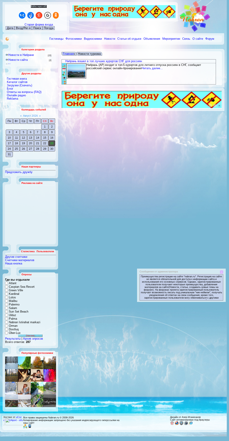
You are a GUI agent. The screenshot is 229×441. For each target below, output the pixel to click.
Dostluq (14, 329)
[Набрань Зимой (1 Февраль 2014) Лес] (11, 388)
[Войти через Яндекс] (39, 15)
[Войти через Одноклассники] (56, 15)
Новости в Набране (21, 55)
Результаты (13, 338)
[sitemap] (25, 427)
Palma (13, 318)
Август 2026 (30, 115)
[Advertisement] (30, 214)
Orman (13, 325)
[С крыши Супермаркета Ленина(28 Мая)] (11, 400)
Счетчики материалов (19, 260)
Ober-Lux (15, 333)
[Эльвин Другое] (37, 400)
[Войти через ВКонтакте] (22, 15)
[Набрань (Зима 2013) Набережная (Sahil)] (49, 400)
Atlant (12, 283)
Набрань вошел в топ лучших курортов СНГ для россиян (103, 61)
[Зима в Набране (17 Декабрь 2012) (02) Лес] (11, 362)
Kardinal (14, 293)
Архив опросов (33, 338)
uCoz (19, 417)
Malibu (13, 301)
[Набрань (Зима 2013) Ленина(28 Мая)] (24, 400)
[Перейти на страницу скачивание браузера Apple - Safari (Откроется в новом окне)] (186, 424)
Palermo (14, 304)
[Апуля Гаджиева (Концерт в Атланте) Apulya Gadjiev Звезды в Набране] (37, 375)
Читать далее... (152, 68)
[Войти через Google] (47, 15)
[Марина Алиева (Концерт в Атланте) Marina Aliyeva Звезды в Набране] (49, 375)
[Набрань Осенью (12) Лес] (49, 362)
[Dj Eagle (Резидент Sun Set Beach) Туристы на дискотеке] (24, 375)
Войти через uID (39, 6)
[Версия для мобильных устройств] (30, 427)
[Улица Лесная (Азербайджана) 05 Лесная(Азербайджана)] (11, 375)
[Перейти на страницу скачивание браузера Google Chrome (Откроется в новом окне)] (181, 424)
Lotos (12, 297)
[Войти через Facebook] (30, 15)
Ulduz (12, 315)
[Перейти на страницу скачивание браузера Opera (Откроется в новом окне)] (172, 424)
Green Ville (16, 290)
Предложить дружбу (19, 172)
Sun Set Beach (18, 311)
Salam (13, 308)
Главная (68, 53)
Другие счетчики (16, 256)
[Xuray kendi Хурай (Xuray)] (24, 362)
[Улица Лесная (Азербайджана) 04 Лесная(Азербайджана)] (49, 388)
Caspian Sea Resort (22, 286)
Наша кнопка (13, 263)
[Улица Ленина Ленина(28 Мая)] (37, 362)
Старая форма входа (39, 24)
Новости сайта (18, 59)
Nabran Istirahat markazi (24, 322)
